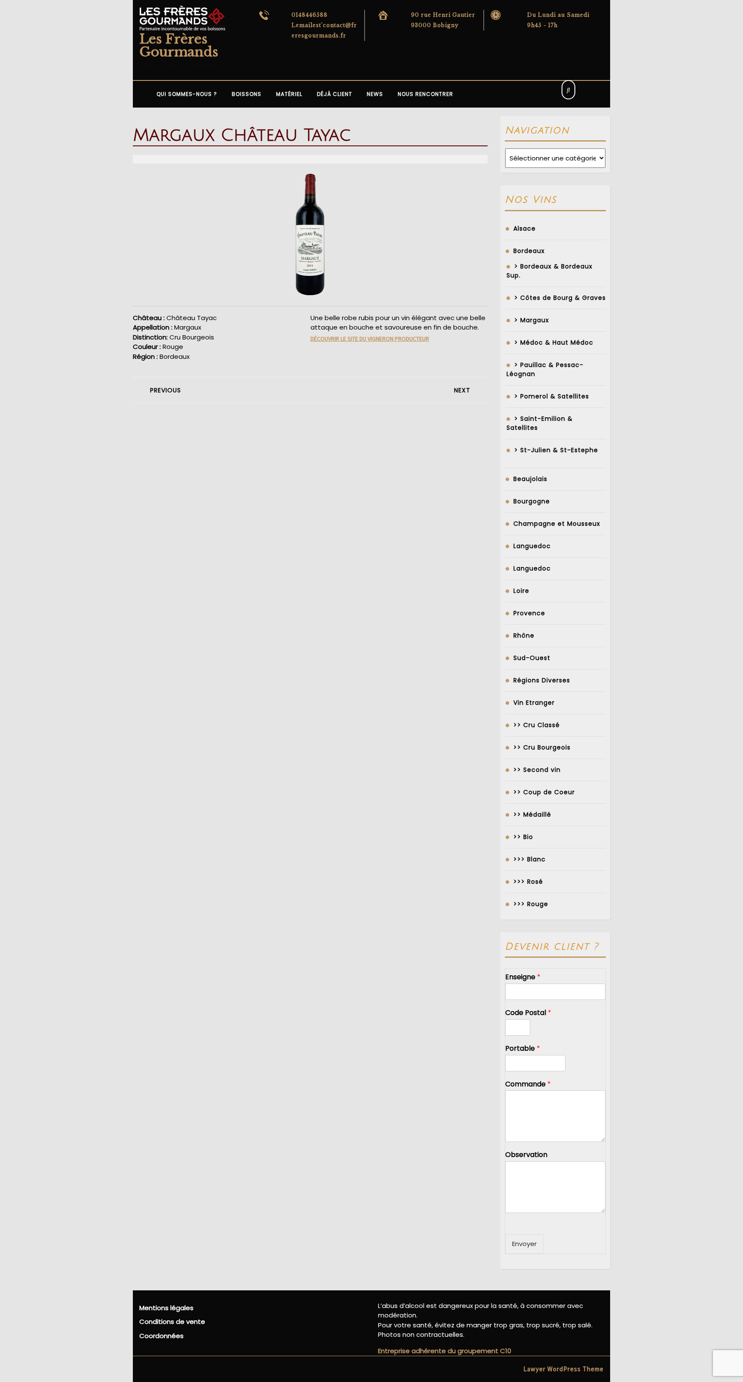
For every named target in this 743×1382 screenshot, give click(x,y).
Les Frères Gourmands (178, 45)
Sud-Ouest (531, 658)
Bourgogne (531, 501)
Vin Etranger (534, 702)
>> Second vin (537, 769)
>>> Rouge (530, 904)
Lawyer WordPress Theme (563, 1369)
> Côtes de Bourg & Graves (560, 297)
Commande (528, 1084)
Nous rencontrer (425, 94)
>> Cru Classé (536, 725)
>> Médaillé (532, 814)
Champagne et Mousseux (556, 523)
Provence (529, 613)
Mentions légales (166, 1307)
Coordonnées (161, 1335)
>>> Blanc (529, 859)
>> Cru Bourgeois (542, 747)
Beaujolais (530, 479)
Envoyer (524, 1243)
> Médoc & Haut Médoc (553, 342)
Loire (521, 590)
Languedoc (532, 546)
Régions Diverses (541, 680)
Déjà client (334, 94)
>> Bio (523, 837)
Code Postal (528, 1013)
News (375, 94)
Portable (522, 1048)
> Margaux (531, 320)
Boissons (246, 94)
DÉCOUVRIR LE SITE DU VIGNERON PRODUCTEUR (369, 338)
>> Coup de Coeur (544, 792)
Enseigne (522, 977)
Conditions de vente (172, 1321)
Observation (526, 1155)
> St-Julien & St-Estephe (556, 450)
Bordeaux (529, 251)
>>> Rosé (528, 881)
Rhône (523, 635)
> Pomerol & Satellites (551, 396)
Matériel (289, 94)
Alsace (524, 228)
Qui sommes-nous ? (187, 94)
